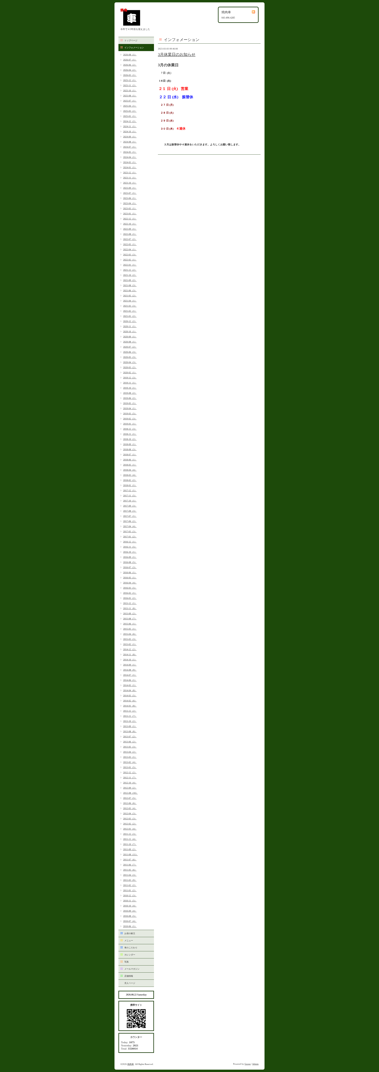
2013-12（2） (130, 711)
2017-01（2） (130, 536)
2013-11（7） (130, 716)
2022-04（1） (130, 249)
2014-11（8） (130, 654)
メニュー (128, 940)
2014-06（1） (130, 680)
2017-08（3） (130, 511)
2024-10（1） (130, 131)
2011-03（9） (130, 880)
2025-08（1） (130, 95)
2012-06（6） (130, 803)
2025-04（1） (130, 106)
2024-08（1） (130, 142)
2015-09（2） (130, 613)
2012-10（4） (130, 783)
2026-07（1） (130, 60)
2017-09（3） (130, 506)
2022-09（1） (130, 229)
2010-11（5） (130, 900)
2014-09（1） (130, 665)
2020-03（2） (130, 367)
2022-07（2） (130, 239)
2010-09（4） (130, 911)
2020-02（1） (130, 372)
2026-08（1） (130, 54)
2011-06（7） (130, 865)
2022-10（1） (130, 224)
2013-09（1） (130, 726)
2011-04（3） (130, 875)
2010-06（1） (130, 926)
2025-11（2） (130, 85)
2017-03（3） (130, 531)
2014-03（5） (130, 695)
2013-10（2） (130, 721)
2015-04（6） (130, 634)
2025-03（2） (130, 111)
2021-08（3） (130, 285)
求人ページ (129, 983)
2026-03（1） (130, 75)
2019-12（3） (130, 377)
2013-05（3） (130, 747)
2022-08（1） (130, 234)
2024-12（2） (130, 121)
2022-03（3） (130, 254)
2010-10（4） (130, 906)
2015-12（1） (130, 603)
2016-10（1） (130, 552)
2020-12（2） (130, 321)
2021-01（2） (130, 316)
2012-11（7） (130, 777)
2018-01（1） (130, 485)
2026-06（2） (130, 65)
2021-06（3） (130, 290)
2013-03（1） (130, 757)
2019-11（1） (130, 383)
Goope (248, 1064)
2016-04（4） (130, 583)
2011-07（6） (130, 859)
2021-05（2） (130, 295)
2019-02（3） (130, 418)
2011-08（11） (130, 854)
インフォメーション (134, 47)
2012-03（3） (130, 818)
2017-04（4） (130, 526)
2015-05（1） (130, 629)
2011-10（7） (130, 844)
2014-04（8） (130, 690)
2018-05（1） (130, 465)
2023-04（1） (130, 203)
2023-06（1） (130, 198)
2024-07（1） (130, 147)
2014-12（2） (130, 649)
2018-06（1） (130, 459)
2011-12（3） (130, 834)
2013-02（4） (130, 762)
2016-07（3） (130, 567)
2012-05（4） (130, 808)
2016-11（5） (130, 547)
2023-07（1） (130, 193)
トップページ (130, 40)
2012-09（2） (130, 788)
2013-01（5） (130, 767)
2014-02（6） (130, 700)
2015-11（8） (130, 608)
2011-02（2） (130, 885)
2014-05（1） (130, 685)
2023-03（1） (130, 208)
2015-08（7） (130, 618)
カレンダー (129, 954)
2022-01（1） (130, 265)
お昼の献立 (129, 933)
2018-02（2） (130, 480)
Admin (255, 1064)
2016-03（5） (130, 588)
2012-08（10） (130, 793)
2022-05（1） (130, 244)
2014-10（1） (130, 659)
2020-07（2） (130, 347)
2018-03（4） (130, 475)
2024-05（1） (130, 152)
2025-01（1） (130, 116)
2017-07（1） (130, 516)
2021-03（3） (130, 306)
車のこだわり (130, 947)
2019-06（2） (130, 398)
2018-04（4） (130, 470)
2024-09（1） (130, 136)
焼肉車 (130, 1064)
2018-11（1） (130, 434)
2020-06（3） (130, 352)
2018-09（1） (130, 444)
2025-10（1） (130, 90)
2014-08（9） (130, 670)
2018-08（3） (130, 449)
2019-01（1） (130, 424)
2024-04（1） (130, 157)
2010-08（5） (130, 916)
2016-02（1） (130, 593)
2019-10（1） (130, 388)
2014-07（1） (130, 675)
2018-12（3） (130, 429)
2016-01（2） (130, 598)
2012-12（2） (130, 772)
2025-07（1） (130, 101)
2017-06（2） (130, 521)
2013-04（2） (130, 752)
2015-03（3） (130, 639)
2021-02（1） (130, 311)
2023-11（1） (130, 177)
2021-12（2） (130, 270)
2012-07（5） (130, 798)
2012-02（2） (130, 824)
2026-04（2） (130, 70)
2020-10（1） (130, 331)
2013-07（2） (130, 736)
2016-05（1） (130, 577)
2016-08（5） (130, 562)
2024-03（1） (130, 162)
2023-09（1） (130, 188)
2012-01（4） (130, 829)
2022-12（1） (130, 219)
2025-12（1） (130, 80)
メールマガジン (132, 969)
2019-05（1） (130, 403)
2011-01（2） (130, 890)
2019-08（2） (130, 393)
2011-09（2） (130, 849)
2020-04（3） (130, 362)
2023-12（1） (130, 172)
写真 (126, 962)
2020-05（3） (130, 357)
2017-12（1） (130, 490)
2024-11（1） (130, 126)
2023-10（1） (130, 183)
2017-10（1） (130, 501)
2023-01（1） (130, 213)
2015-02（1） (130, 644)
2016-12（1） (130, 542)
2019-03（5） (130, 413)
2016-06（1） (130, 572)
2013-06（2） (130, 742)
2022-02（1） (130, 260)
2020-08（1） (130, 342)
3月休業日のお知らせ (176, 54)
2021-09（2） (130, 280)
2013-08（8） (130, 731)
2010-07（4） (130, 921)
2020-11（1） (130, 326)
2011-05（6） (130, 870)
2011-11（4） (130, 839)
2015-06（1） (130, 624)
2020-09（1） (130, 336)
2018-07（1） (130, 454)
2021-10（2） (130, 275)
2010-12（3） (130, 895)
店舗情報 (128, 976)
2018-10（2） (130, 439)
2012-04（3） (130, 813)
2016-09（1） (130, 557)
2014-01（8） (130, 706)
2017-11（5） (130, 495)
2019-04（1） (130, 408)
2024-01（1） (130, 167)
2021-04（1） (130, 301)
